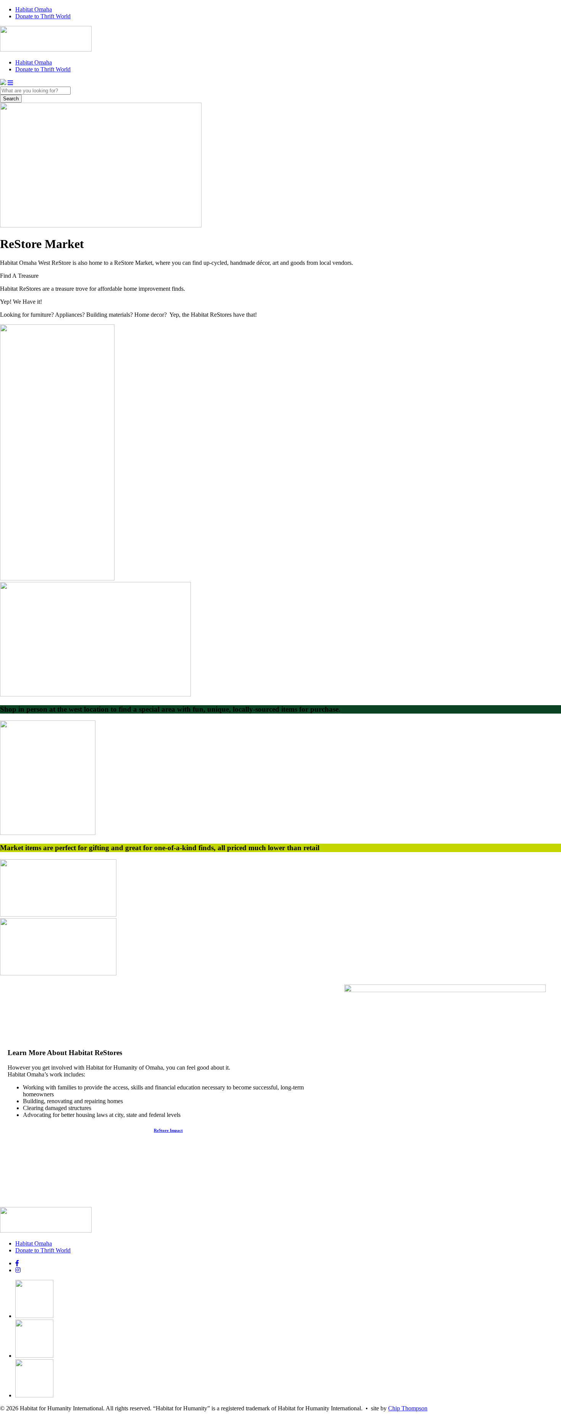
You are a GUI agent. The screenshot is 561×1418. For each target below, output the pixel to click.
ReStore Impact (168, 1130)
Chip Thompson (407, 1408)
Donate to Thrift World (43, 16)
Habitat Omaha (33, 9)
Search (11, 99)
